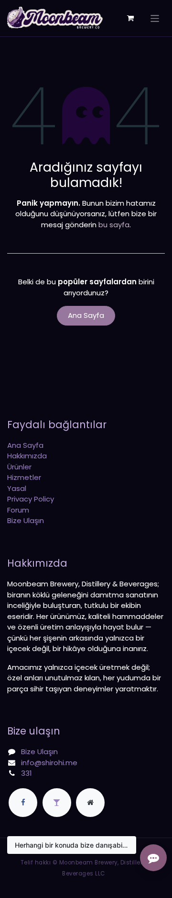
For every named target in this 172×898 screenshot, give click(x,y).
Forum (18, 510)
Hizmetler (24, 477)
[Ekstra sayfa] (90, 802)
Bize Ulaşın (25, 520)
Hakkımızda (27, 456)
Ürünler (19, 467)
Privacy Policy (30, 499)
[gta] (57, 802)
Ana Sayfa (86, 315)
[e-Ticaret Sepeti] (130, 18)
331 (26, 773)
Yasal (16, 488)
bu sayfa (113, 225)
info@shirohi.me (49, 763)
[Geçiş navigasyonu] (155, 18)
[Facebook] (23, 802)
